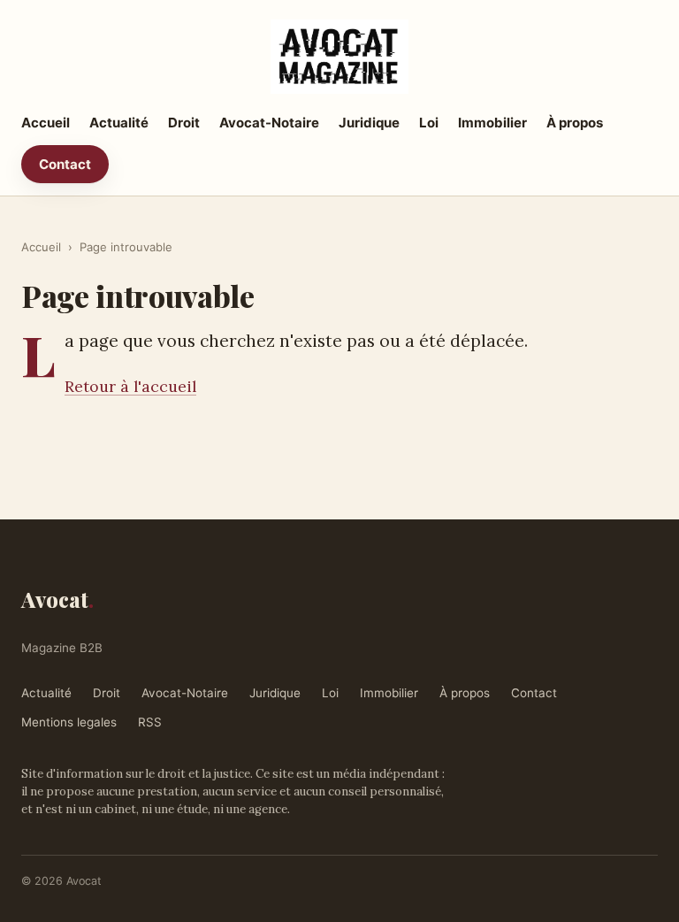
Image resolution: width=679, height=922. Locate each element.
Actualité (119, 122)
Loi (429, 122)
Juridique (369, 122)
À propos (574, 122)
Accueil (45, 122)
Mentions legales (69, 722)
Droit (184, 122)
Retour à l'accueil (130, 386)
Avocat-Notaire (269, 122)
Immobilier (492, 122)
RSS (150, 722)
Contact (65, 164)
